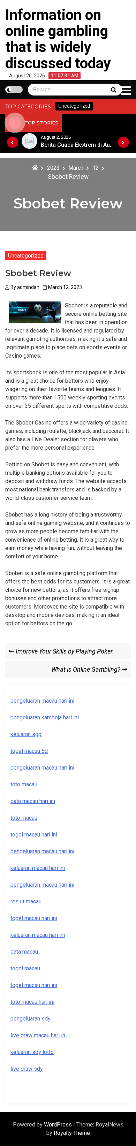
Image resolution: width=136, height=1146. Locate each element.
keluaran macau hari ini (37, 935)
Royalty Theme (72, 1133)
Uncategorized (26, 255)
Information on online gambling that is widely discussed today (58, 39)
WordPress (58, 1124)
